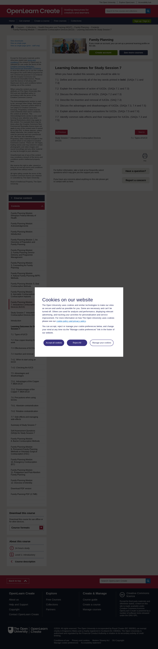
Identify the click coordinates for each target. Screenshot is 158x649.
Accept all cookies (54, 343)
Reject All (77, 343)
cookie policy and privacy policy (71, 321)
